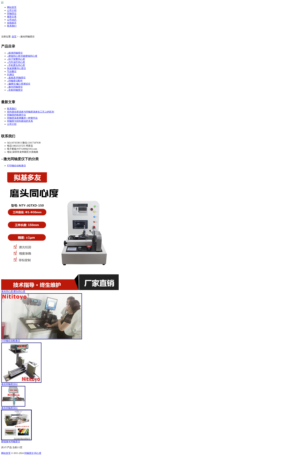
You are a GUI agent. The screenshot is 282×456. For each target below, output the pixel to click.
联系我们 (11, 26)
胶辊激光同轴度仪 (10, 441)
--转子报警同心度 (16, 59)
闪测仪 (10, 74)
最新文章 (11, 16)
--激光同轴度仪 (15, 87)
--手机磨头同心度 (16, 65)
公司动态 (11, 19)
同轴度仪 (11, 13)
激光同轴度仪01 (9, 408)
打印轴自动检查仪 (16, 165)
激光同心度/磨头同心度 (13, 291)
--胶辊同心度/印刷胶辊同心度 (22, 56)
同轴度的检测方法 (16, 115)
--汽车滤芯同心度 (16, 62)
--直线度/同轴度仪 (16, 77)
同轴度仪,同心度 (32, 453)
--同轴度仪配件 (15, 80)
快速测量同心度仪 (16, 68)
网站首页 (11, 7)
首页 (14, 36)
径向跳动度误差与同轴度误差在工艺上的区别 (30, 112)
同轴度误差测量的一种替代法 (22, 118)
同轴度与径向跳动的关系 (20, 121)
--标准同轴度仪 (15, 53)
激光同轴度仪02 (9, 384)
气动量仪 (11, 71)
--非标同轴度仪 (15, 90)
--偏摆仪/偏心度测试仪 (18, 84)
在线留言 (11, 22)
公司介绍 (11, 10)
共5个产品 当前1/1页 (11, 447)
